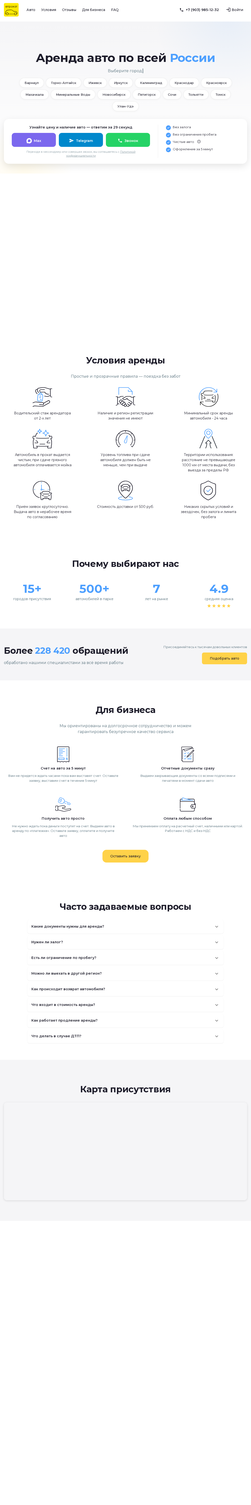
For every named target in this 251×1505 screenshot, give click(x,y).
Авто (30, 10)
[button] (125, 926)
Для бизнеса (93, 10)
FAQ (115, 10)
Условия (48, 10)
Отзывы (69, 10)
